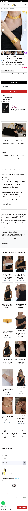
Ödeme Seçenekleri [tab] (14, 120)
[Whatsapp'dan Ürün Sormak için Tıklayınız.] (3, 503)
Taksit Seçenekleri (5, 508)
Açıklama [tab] (3, 120)
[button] (1, 227)
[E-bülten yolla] (24, 463)
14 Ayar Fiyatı (5, 61)
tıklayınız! (17, 478)
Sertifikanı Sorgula (4, 1)
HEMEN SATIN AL (14, 91)
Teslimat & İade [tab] (22, 120)
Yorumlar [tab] (7, 120)
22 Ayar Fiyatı (18, 61)
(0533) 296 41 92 (6, 99)
